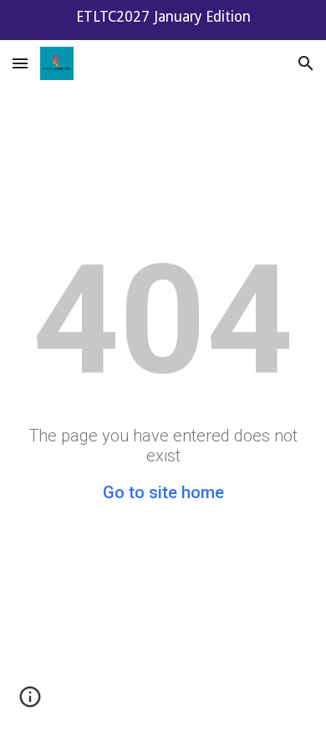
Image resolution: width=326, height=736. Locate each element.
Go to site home (163, 492)
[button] (20, 63)
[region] (163, 20)
